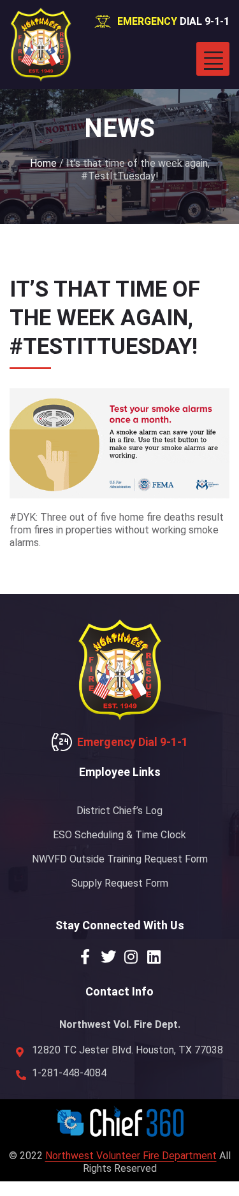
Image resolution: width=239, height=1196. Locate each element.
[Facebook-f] (85, 956)
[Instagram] (131, 956)
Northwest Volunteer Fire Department (131, 1156)
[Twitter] (108, 956)
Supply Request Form (119, 883)
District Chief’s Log (119, 811)
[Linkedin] (154, 956)
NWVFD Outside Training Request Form (120, 859)
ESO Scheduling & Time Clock (119, 835)
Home (43, 163)
